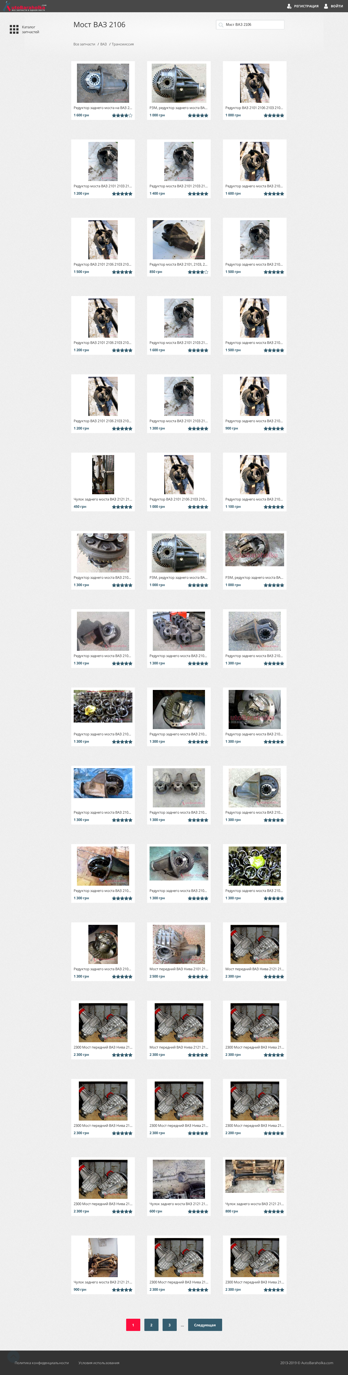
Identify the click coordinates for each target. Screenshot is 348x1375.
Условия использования (99, 1362)
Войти (337, 6)
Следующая (205, 1325)
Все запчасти (84, 44)
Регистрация (306, 6)
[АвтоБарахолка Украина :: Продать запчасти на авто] (24, 6)
